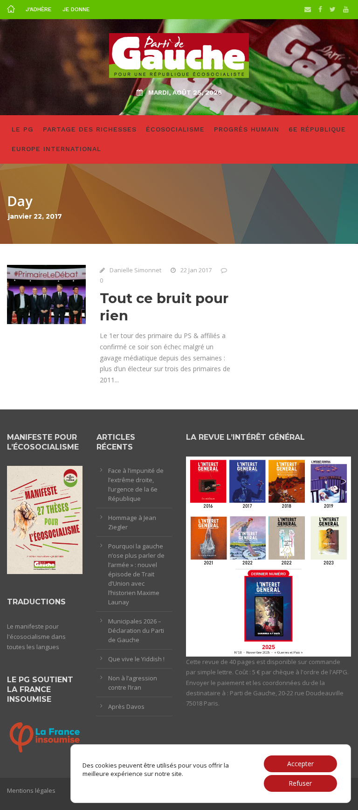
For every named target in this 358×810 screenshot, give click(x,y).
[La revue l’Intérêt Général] (268, 556)
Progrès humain (246, 129)
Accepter (300, 763)
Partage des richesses (90, 129)
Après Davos (126, 706)
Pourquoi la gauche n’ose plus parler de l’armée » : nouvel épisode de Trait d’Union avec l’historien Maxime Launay (136, 574)
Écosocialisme (175, 129)
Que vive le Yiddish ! (136, 659)
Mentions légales (31, 790)
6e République (317, 129)
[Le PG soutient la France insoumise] (45, 736)
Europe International (56, 148)
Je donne (76, 9)
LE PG (23, 129)
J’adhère (38, 9)
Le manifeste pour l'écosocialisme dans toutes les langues (36, 636)
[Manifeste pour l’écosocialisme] (45, 519)
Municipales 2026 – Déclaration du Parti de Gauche (136, 630)
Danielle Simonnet (135, 270)
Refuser (300, 783)
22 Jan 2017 (196, 270)
